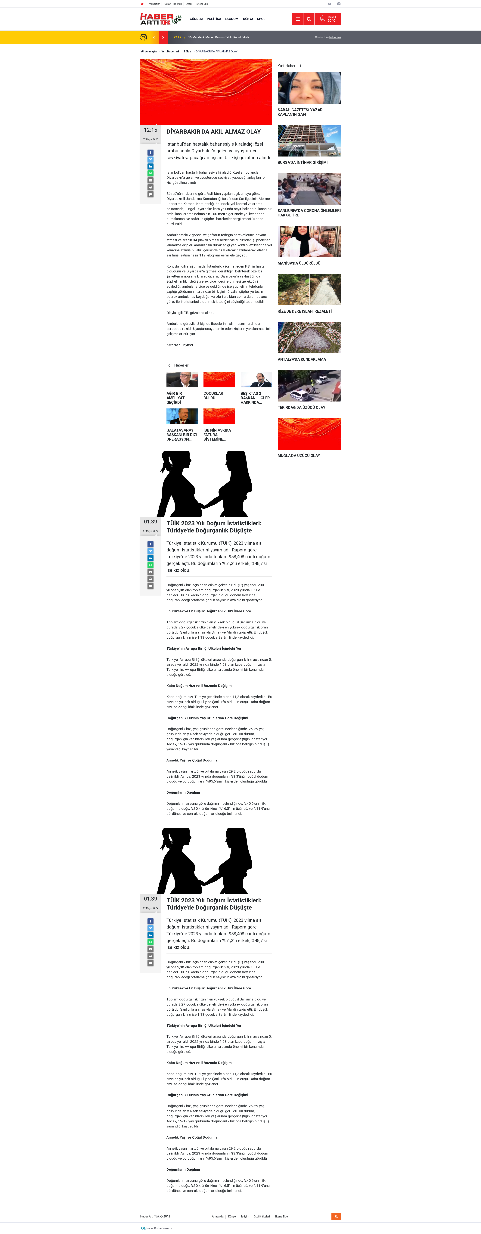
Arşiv (189, 3)
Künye (232, 1216)
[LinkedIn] (150, 166)
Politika (214, 19)
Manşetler (154, 3)
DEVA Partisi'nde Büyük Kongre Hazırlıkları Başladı (221, 37)
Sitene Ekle (202, 3)
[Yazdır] (150, 187)
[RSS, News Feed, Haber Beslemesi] (336, 1216)
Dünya (248, 19)
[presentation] (153, 37)
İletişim (244, 1216)
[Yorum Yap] (150, 194)
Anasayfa (218, 1216)
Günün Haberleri (173, 3)
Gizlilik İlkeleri (262, 1216)
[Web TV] (330, 3)
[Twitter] (150, 160)
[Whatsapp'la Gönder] (150, 173)
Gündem (196, 19)
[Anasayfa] (142, 3)
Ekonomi (232, 19)
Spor (261, 19)
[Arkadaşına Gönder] (150, 180)
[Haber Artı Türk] (161, 18)
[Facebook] (150, 153)
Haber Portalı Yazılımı (159, 1228)
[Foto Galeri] (339, 3)
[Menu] (297, 19)
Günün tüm (328, 37)
